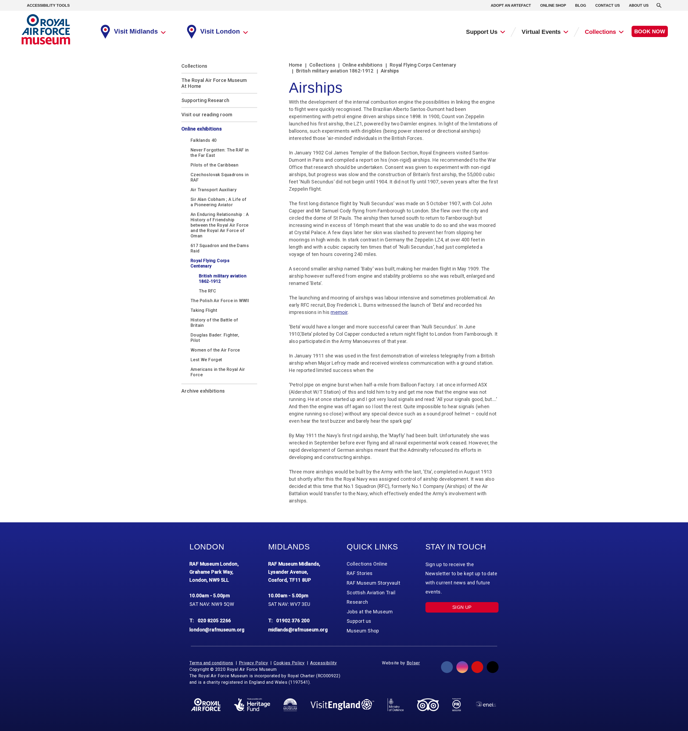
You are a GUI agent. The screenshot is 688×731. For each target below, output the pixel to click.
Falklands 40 (204, 140)
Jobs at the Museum (370, 611)
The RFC (207, 291)
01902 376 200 (293, 620)
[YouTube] (477, 667)
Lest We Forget (206, 359)
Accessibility (323, 662)
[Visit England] (342, 704)
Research (357, 602)
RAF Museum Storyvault (373, 583)
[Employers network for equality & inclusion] (485, 704)
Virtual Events (541, 31)
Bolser (413, 662)
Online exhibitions (201, 129)
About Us (638, 5)
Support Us (481, 31)
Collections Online (367, 564)
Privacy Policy (253, 662)
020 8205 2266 (214, 620)
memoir (339, 312)
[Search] (659, 5)
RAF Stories (360, 573)
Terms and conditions (211, 662)
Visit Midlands (136, 31)
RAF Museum (45, 29)
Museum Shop (363, 631)
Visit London (220, 31)
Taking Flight (204, 310)
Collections (600, 31)
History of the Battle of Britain (214, 322)
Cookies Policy (289, 662)
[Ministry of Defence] (395, 704)
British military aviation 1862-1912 (222, 278)
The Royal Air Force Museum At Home (214, 83)
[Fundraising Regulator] (456, 704)
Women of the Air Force (215, 350)
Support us (359, 621)
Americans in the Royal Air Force (218, 372)
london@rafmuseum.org (217, 629)
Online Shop (553, 5)
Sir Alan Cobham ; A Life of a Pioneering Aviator (219, 202)
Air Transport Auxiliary (213, 189)
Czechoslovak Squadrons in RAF (220, 177)
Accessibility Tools (48, 5)
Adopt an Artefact (511, 5)
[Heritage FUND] (252, 704)
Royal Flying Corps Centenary (210, 263)
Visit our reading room (206, 114)
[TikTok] (493, 667)
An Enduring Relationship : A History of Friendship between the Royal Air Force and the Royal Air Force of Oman (220, 225)
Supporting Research (205, 100)
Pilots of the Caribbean (214, 165)
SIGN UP (462, 607)
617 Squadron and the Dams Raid (220, 248)
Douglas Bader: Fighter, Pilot (215, 337)
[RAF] (206, 704)
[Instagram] (462, 667)
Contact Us (607, 5)
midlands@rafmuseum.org (298, 629)
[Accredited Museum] (290, 704)
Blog (580, 5)
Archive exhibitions (203, 391)
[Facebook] (447, 667)
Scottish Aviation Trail (371, 592)
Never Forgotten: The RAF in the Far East (220, 152)
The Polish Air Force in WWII (220, 300)
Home (295, 65)
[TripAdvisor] (428, 704)
